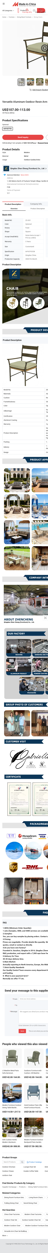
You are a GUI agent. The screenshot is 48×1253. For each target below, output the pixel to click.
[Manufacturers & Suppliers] (24, 4)
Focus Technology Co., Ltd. (29, 1244)
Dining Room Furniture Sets (14, 1197)
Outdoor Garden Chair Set (31, 1220)
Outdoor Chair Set (10, 1220)
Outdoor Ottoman (8, 1167)
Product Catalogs (35, 1162)
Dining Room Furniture (24, 17)
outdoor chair (7, 1175)
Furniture (11, 17)
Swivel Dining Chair (30, 1203)
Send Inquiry (23, 137)
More (4, 1235)
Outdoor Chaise (8, 1171)
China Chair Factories (12, 1214)
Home (4, 17)
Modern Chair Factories (33, 1214)
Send (22, 1031)
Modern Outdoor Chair (12, 1225)
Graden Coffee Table (31, 1171)
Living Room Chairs (36, 1197)
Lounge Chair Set (30, 1167)
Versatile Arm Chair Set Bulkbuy (15, 1231)
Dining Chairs (38, 17)
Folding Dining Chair (11, 1203)
